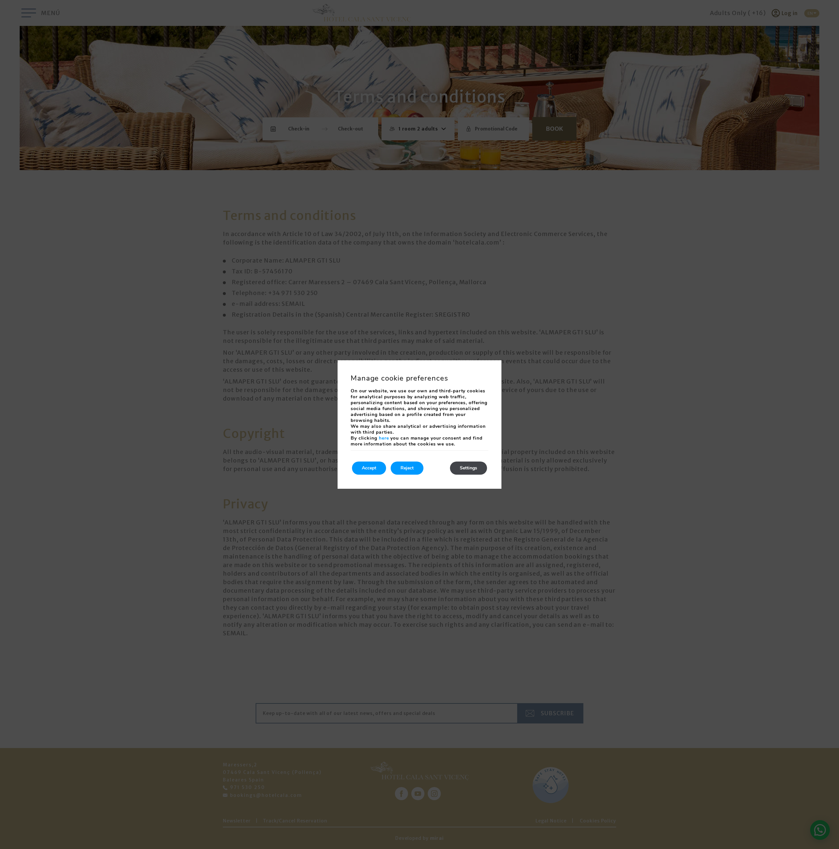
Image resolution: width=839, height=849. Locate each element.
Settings (468, 468)
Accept (369, 468)
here (384, 438)
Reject (407, 468)
